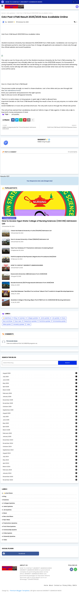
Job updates (11, 13)
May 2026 (40, 383)
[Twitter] (17, 120)
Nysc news (18, 321)
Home (3, 13)
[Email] (28, 120)
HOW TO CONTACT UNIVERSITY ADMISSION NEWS (23, 2)
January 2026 (40, 396)
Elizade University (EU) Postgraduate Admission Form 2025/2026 (32, 283)
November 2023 (40, 480)
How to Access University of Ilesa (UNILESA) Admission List (30, 239)
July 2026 (39, 377)
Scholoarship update (59, 321)
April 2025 (40, 426)
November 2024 (40, 443)
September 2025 (40, 410)
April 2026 (39, 387)
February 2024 (40, 470)
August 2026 (40, 373)
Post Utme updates (44, 321)
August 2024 (40, 453)
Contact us (58, 585)
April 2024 (40, 463)
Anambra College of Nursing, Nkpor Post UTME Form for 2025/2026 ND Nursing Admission (40, 300)
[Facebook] (13, 120)
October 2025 (40, 407)
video (28, 324)
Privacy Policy (67, 585)
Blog (15, 318)
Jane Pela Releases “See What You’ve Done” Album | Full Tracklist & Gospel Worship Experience (42, 291)
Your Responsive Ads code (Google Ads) (39, 181)
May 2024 (40, 460)
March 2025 (40, 430)
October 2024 (40, 447)
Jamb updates (45, 318)
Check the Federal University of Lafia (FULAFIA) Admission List (31, 231)
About (51, 585)
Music (64, 318)
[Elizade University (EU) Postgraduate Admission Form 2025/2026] (6, 285)
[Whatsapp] (21, 120)
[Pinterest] (24, 120)
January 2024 (40, 473)
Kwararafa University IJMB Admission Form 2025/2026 (29, 274)
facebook (22, 554)
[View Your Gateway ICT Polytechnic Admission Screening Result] (6, 250)
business (22, 318)
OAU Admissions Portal (12, 90)
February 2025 (40, 433)
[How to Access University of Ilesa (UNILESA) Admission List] (6, 241)
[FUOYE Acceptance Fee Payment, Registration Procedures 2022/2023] (6, 259)
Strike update (7, 324)
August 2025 (40, 413)
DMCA (75, 585)
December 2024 (40, 440)
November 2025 (40, 403)
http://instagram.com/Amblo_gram (58, 554)
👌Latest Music (7, 318)
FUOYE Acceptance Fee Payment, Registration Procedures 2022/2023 (33, 257)
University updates (18, 324)
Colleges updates (32, 318)
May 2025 (40, 423)
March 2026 (39, 390)
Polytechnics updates (30, 321)
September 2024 (40, 450)
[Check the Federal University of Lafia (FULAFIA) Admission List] (6, 233)
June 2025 (40, 420)
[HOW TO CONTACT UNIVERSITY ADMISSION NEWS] (6, 267)
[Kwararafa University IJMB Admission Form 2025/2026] (6, 276)
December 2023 (40, 477)
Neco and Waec (8, 321)
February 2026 (39, 393)
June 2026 (39, 380)
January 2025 (40, 436)
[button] (73, 1)
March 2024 (40, 467)
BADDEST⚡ (43, 139)
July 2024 (40, 456)
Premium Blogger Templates (19, 591)
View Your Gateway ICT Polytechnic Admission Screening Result (32, 248)
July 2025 (40, 417)
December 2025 (39, 400)
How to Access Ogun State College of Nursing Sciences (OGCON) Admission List (39, 222)
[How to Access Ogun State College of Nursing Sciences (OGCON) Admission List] (39, 203)
